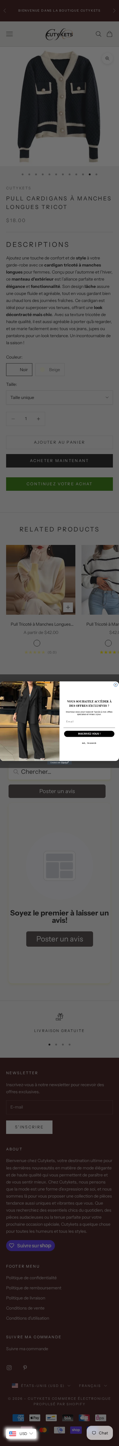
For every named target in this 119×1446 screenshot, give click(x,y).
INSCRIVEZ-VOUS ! (89, 733)
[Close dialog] (115, 685)
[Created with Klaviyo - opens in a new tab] (59, 763)
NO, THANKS (89, 743)
